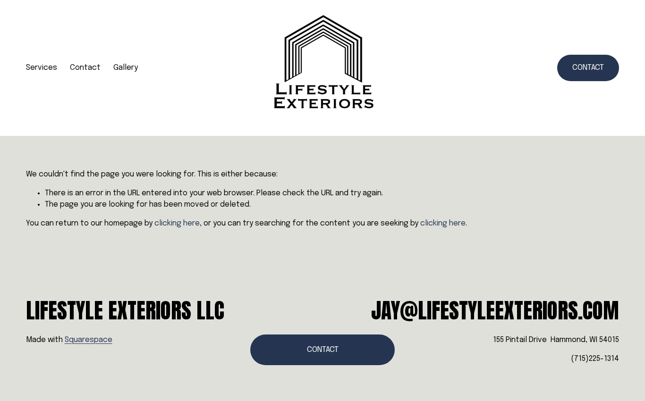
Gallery (125, 68)
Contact (85, 68)
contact (588, 68)
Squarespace (88, 340)
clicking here (177, 223)
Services (41, 68)
